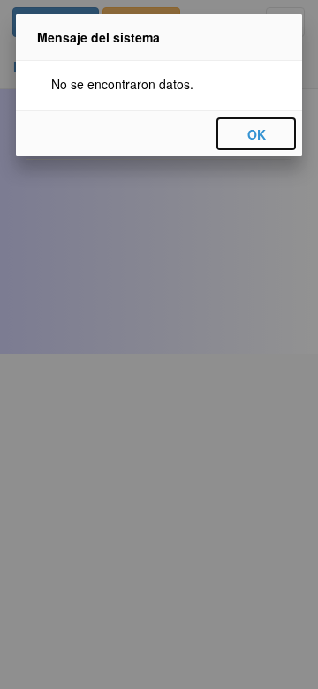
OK (256, 134)
